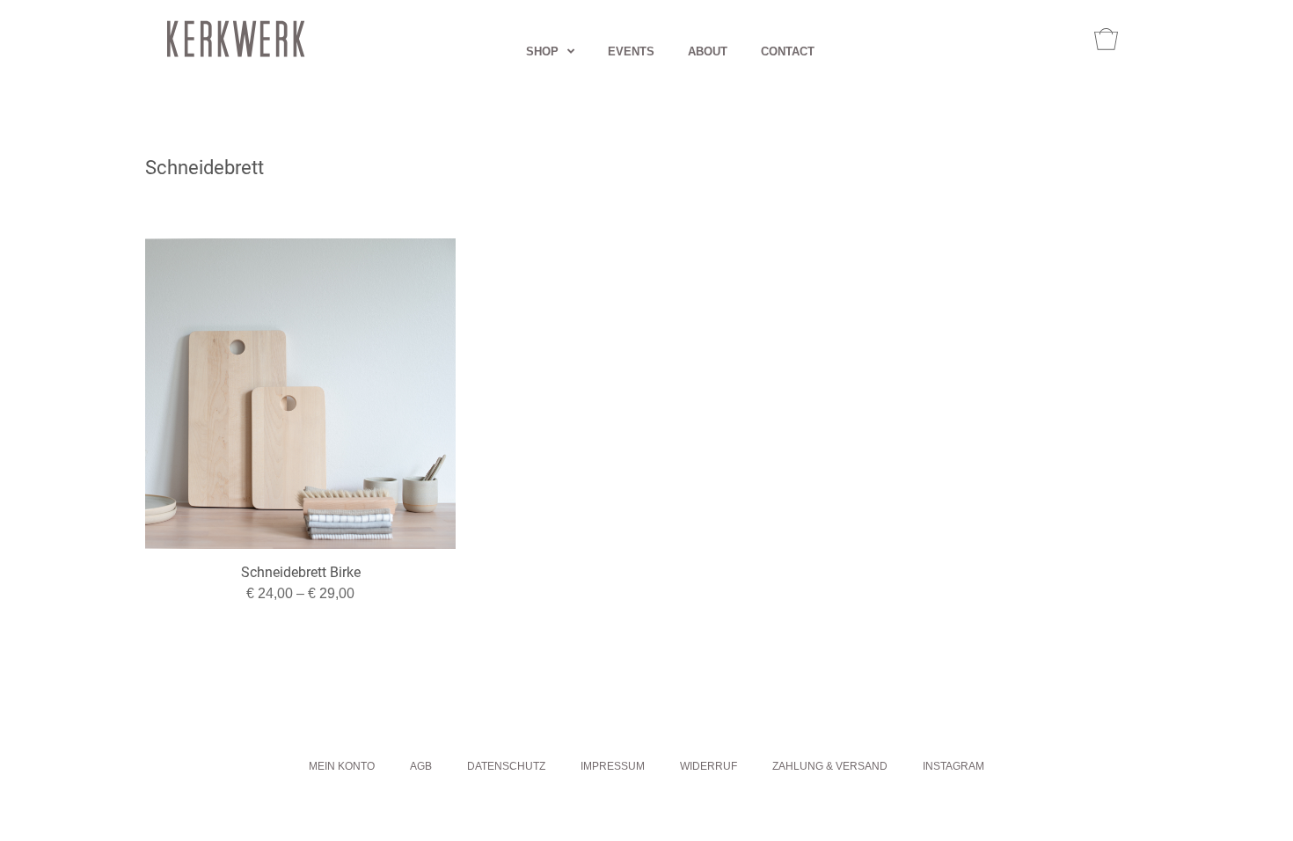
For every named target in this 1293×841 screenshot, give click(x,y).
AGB (421, 766)
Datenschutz (506, 766)
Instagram (953, 766)
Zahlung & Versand (830, 766)
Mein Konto (342, 766)
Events (631, 51)
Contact (788, 51)
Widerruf (708, 766)
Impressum (613, 766)
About (707, 51)
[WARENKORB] (1106, 39)
